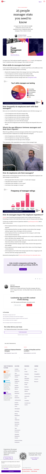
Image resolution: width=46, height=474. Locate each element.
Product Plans (8, 458)
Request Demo (23, 269)
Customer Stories (37, 376)
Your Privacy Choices (25, 471)
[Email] (40, 279)
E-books (26, 371)
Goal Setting (17, 411)
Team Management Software (17, 375)
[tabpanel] (13, 350)
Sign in (40, 1)
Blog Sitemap (34, 471)
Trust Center (36, 469)
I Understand (11, 471)
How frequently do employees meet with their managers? (13, 316)
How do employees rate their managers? (10, 320)
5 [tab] (26, 357)
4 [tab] (24, 357)
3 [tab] (23, 357)
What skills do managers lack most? (9, 314)
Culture (35, 371)
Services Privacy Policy (27, 469)
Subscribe (29, 305)
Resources (27, 366)
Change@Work (37, 374)
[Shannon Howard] (16, 35)
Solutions (17, 366)
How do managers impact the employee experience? (12, 322)
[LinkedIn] (35, 279)
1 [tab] (19, 357)
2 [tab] (21, 357)
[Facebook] (38, 279)
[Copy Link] (42, 279)
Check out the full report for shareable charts (30, 255)
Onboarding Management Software (17, 436)
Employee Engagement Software (17, 381)
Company (36, 366)
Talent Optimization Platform (8, 367)
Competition (27, 400)
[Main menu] (44, 1)
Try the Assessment (23, 332)
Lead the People (27, 393)
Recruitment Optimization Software (17, 424)
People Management (22, 7)
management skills (32, 77)
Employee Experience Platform (17, 387)
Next (43, 351)
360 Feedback (17, 408)
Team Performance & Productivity (17, 430)
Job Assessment (18, 400)
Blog (25, 369)
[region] (11, 467)
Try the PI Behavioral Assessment (35, 458)
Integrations (27, 374)
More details (6, 468)
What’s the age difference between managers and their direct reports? (15, 318)
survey (29, 60)
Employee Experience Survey (17, 404)
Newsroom (36, 381)
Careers (35, 369)
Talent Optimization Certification (27, 378)
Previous (2, 351)
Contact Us (36, 379)
